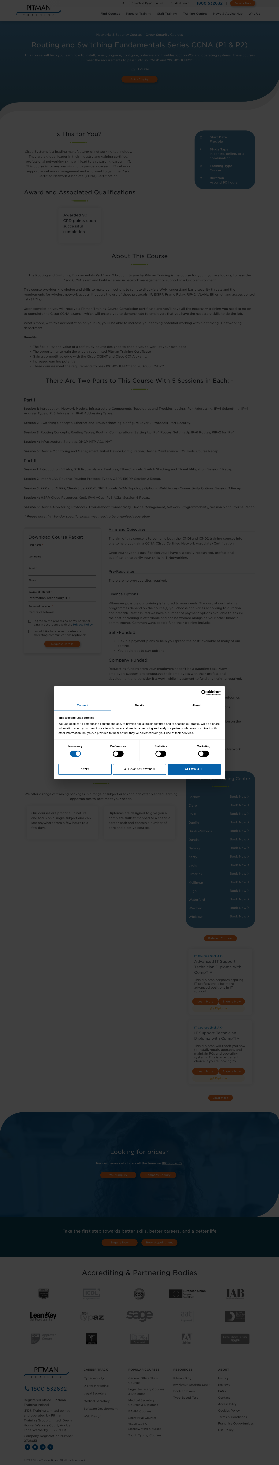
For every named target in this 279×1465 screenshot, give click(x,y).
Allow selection (139, 769)
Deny (84, 769)
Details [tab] (139, 705)
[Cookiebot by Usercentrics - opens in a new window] (204, 693)
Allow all (194, 769)
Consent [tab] (82, 705)
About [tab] (196, 705)
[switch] (118, 754)
